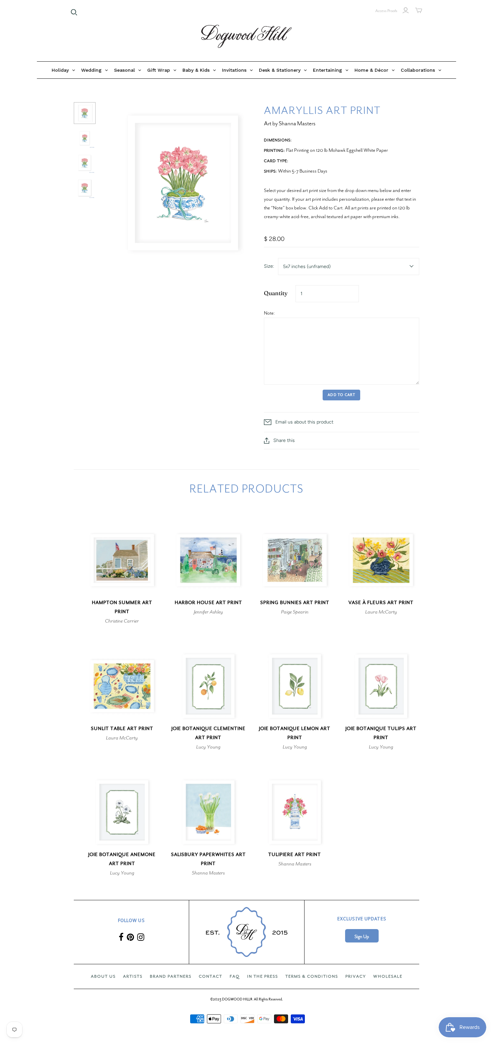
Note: (269, 313)
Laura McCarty (381, 611)
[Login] (405, 10)
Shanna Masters (208, 872)
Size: (269, 266)
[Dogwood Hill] (246, 36)
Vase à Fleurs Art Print (381, 602)
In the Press (262, 976)
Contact (210, 976)
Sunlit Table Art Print (122, 728)
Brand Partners (170, 976)
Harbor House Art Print (208, 602)
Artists (133, 976)
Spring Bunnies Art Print (294, 602)
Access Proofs (386, 10)
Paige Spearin (295, 611)
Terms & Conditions (311, 976)
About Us (103, 976)
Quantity (276, 293)
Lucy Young (208, 746)
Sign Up (361, 936)
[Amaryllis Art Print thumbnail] (85, 113)
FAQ (235, 976)
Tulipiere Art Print (294, 854)
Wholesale (387, 976)
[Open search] (74, 12)
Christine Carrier (122, 620)
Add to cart (341, 395)
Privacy (355, 976)
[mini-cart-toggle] (418, 10)
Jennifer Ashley (208, 611)
